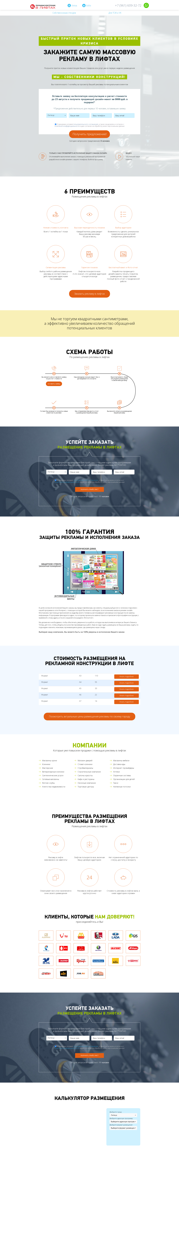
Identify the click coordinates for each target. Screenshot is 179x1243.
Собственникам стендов (64, 12)
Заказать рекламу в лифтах (89, 293)
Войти (88, 5)
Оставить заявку (54, 384)
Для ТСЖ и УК (114, 12)
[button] (56, 115)
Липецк (74, 5)
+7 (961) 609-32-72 (128, 5)
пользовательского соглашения (85, 124)
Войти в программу (95, 159)
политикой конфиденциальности (66, 126)
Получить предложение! (89, 134)
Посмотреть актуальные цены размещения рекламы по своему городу (89, 716)
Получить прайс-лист (90, 489)
